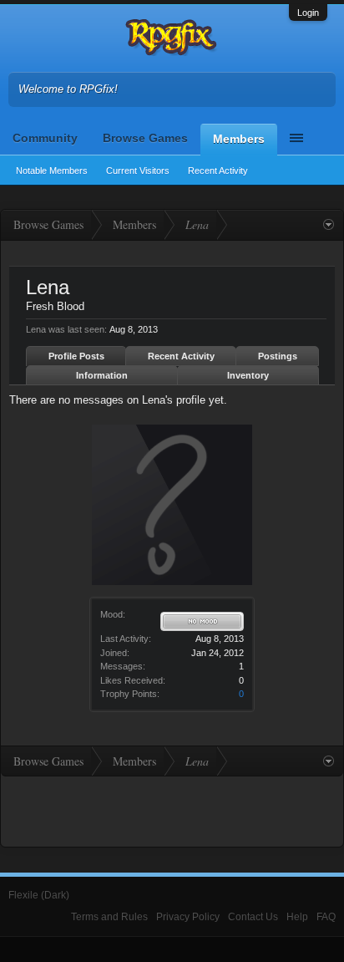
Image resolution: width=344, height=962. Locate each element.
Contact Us (253, 917)
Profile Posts (76, 356)
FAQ (326, 917)
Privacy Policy (188, 917)
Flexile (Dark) (38, 895)
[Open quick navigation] (328, 225)
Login (308, 13)
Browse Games (145, 138)
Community (45, 138)
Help (297, 917)
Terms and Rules (109, 917)
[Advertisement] (172, 810)
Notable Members (52, 170)
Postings (277, 356)
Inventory (248, 375)
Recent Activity (218, 170)
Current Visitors (137, 170)
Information (102, 375)
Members (239, 138)
